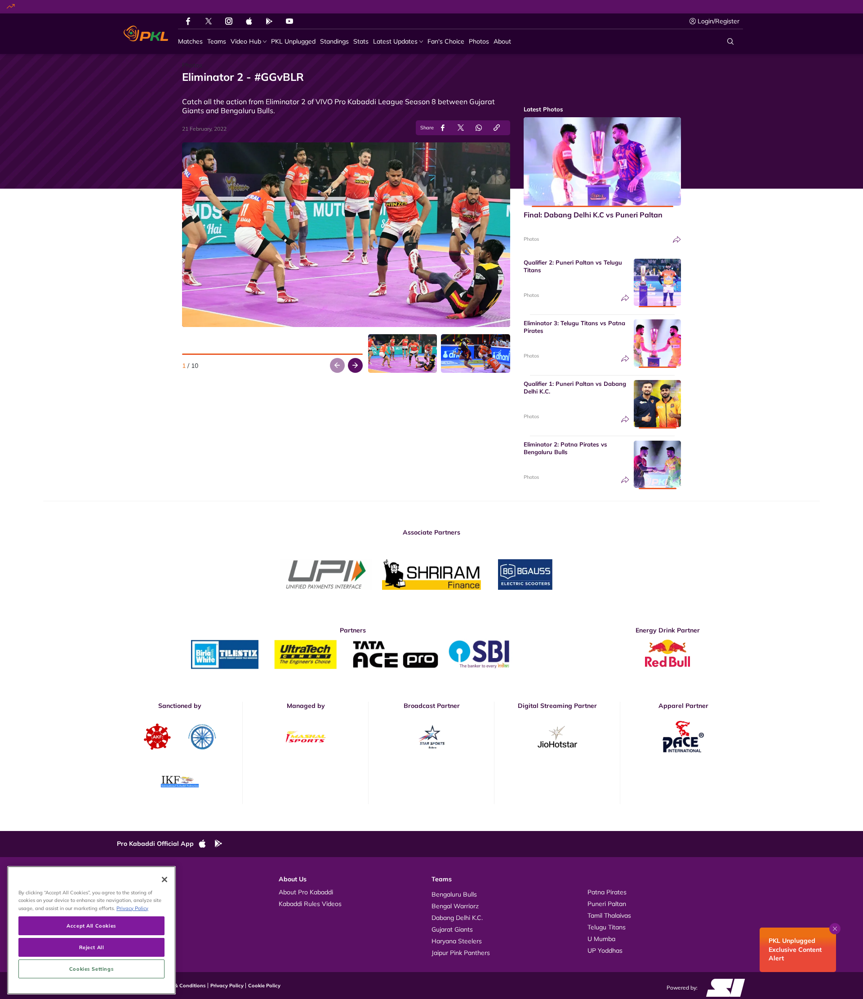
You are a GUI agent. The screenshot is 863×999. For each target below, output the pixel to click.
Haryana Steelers (457, 941)
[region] (91, 930)
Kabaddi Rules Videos (310, 904)
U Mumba (601, 939)
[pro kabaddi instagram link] (228, 21)
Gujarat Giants (452, 929)
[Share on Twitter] (460, 128)
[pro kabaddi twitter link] (208, 21)
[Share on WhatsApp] (478, 128)
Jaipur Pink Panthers (461, 953)
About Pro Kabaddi (306, 892)
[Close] (164, 879)
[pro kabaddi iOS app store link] (249, 21)
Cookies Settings (91, 968)
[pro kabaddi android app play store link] (269, 21)
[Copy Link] (496, 128)
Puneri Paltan (606, 904)
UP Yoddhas (605, 950)
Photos (531, 239)
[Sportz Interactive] (722, 987)
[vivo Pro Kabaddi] (146, 33)
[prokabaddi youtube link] (289, 21)
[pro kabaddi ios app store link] (206, 844)
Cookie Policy (264, 985)
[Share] (677, 239)
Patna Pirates (607, 892)
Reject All (91, 947)
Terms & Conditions (182, 985)
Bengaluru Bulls (454, 894)
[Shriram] (325, 574)
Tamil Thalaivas (609, 915)
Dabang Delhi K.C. (457, 918)
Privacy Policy (227, 985)
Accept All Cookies (91, 925)
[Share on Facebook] (442, 128)
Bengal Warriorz (455, 906)
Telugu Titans (606, 927)
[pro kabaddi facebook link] (188, 21)
